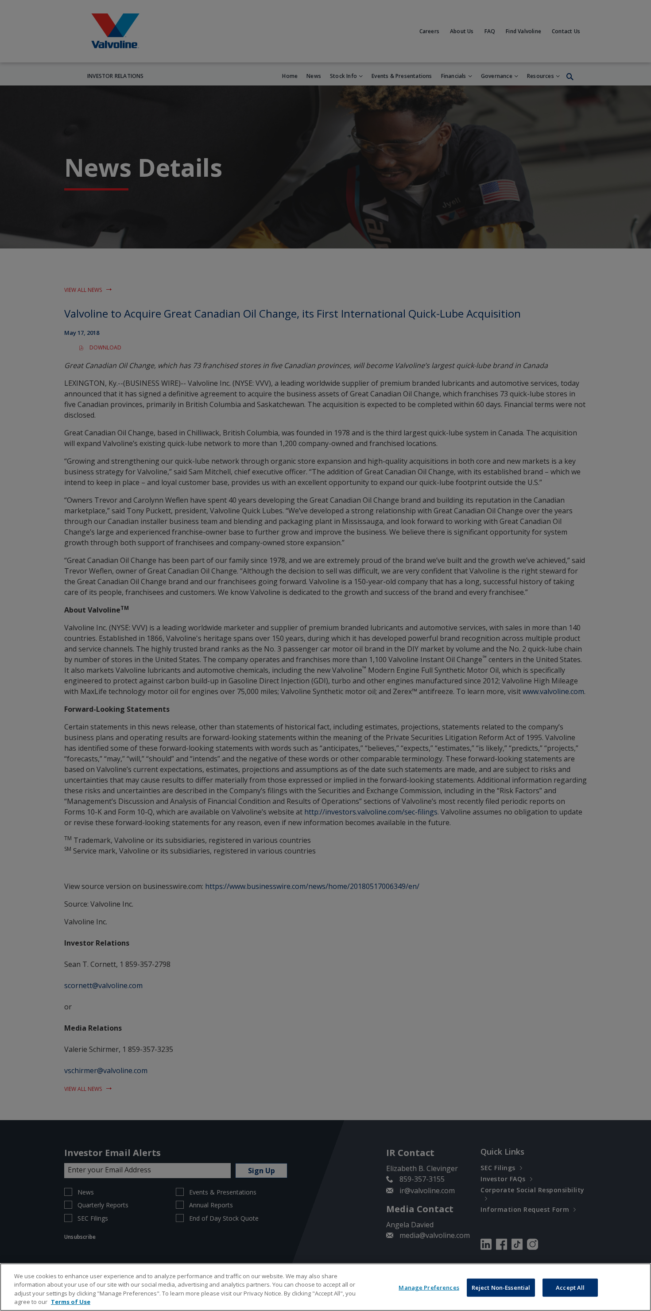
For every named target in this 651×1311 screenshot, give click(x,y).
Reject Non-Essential (501, 1288)
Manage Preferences (429, 1288)
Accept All (570, 1288)
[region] (325, 1287)
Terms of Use (70, 1302)
